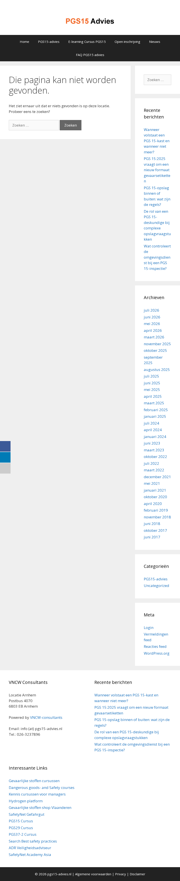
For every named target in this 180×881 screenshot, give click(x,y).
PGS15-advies (48, 41)
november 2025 (157, 343)
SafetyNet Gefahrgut (26, 814)
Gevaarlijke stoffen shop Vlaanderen (40, 807)
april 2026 (153, 330)
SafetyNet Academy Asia (30, 854)
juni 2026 (152, 317)
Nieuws (154, 41)
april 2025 (153, 396)
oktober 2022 (155, 456)
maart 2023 (154, 449)
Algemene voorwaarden (93, 874)
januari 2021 (155, 490)
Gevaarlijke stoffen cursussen (34, 780)
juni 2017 (152, 536)
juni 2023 (152, 443)
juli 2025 (151, 376)
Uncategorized (156, 585)
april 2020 (153, 503)
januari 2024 (155, 436)
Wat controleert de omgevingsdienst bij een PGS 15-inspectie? (157, 257)
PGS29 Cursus (21, 827)
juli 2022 (151, 463)
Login (148, 627)
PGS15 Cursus (21, 820)
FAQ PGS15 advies (90, 55)
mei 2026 (152, 323)
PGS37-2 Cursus (22, 834)
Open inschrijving (127, 41)
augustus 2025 (157, 369)
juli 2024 (151, 423)
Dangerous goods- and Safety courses (41, 787)
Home (24, 41)
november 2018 (157, 517)
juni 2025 (152, 382)
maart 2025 (154, 402)
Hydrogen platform (26, 800)
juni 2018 (152, 523)
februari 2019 (156, 510)
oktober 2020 (155, 496)
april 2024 (153, 429)
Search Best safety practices (33, 841)
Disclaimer (137, 874)
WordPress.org (156, 653)
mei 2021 (152, 483)
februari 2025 (156, 409)
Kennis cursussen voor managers (37, 794)
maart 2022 (154, 469)
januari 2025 (155, 416)
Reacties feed (155, 646)
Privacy (120, 874)
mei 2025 (152, 389)
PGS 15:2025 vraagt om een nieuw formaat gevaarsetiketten (157, 169)
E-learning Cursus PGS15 (87, 41)
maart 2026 (154, 337)
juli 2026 (151, 310)
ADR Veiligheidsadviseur (30, 847)
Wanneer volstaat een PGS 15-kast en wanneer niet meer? (156, 140)
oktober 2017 (155, 530)
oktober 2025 (155, 350)
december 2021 (157, 476)
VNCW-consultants (46, 717)
